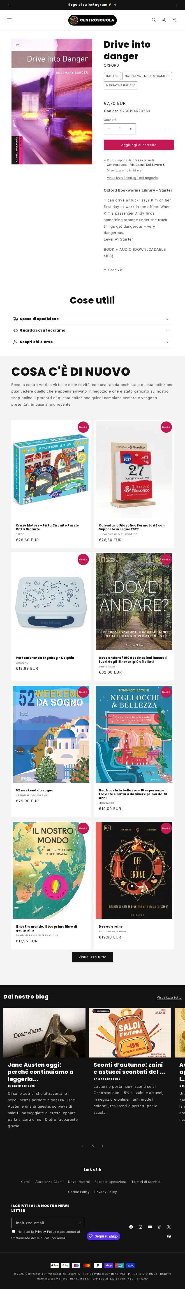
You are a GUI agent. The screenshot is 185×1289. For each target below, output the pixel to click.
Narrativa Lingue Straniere (147, 76)
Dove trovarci (79, 1182)
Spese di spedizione (111, 1182)
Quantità (110, 120)
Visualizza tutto (92, 957)
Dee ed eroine (111, 927)
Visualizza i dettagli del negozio (132, 178)
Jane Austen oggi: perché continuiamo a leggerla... (41, 1072)
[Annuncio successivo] (176, 5)
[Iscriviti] (79, 1223)
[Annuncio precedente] (9, 5)
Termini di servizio (146, 1182)
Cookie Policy (79, 1192)
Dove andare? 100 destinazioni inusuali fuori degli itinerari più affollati (133, 660)
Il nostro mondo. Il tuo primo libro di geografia (46, 929)
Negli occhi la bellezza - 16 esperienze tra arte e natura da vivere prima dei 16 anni (133, 794)
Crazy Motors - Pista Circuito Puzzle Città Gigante (47, 527)
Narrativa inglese (120, 85)
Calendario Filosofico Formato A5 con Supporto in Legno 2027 (132, 527)
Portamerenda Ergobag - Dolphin (45, 658)
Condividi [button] (115, 270)
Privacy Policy (105, 1192)
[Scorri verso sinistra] (83, 1146)
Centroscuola (34, 1273)
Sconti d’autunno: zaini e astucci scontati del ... (129, 1068)
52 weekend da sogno (34, 791)
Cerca (26, 1182)
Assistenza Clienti (49, 1182)
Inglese (112, 76)
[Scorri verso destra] (102, 1146)
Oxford (111, 65)
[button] (9, 20)
